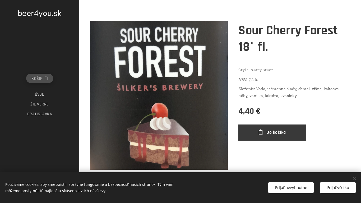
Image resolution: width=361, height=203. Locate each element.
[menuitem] (40, 94)
